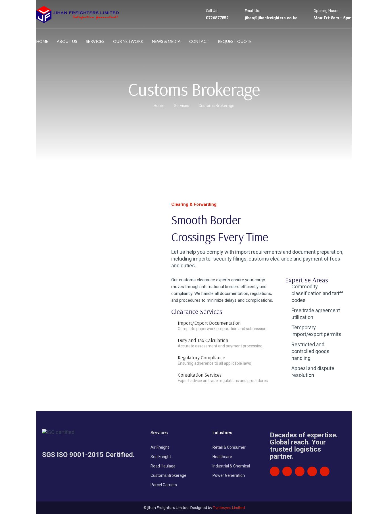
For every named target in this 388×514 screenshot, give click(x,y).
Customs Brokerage (168, 475)
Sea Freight (161, 456)
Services (95, 41)
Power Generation (228, 475)
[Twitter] (299, 471)
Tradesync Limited (229, 507)
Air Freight (160, 447)
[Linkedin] (274, 471)
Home (42, 41)
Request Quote (235, 41)
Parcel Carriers (164, 484)
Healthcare (222, 456)
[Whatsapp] (324, 471)
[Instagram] (312, 471)
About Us (67, 41)
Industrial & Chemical (231, 466)
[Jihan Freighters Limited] (77, 14)
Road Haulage (163, 466)
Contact (199, 41)
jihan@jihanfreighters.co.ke (271, 18)
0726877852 (217, 18)
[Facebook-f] (287, 471)
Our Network (128, 41)
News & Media (166, 41)
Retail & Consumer (229, 447)
